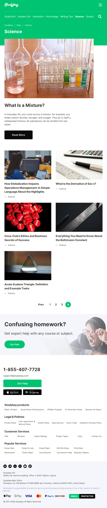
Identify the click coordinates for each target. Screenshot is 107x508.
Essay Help (9, 448)
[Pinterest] (30, 466)
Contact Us (96, 436)
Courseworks (45, 452)
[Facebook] (15, 466)
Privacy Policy (10, 423)
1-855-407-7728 (21, 369)
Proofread (78, 448)
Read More (18, 134)
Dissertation (9, 452)
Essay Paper (44, 448)
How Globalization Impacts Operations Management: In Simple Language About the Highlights (27, 188)
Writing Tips (66, 16)
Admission (38, 16)
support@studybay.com (16, 375)
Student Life (24, 16)
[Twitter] (10, 466)
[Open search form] (99, 16)
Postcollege (52, 16)
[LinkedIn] (5, 466)
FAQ (6, 436)
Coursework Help (64, 452)
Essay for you (28, 448)
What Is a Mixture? (24, 105)
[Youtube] (25, 466)
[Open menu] (100, 5)
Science (79, 16)
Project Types (62, 436)
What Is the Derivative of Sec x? (76, 183)
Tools (80, 436)
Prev (41, 304)
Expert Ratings (40, 436)
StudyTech (9, 16)
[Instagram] (20, 466)
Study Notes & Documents (32, 409)
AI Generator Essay (73, 409)
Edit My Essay (63, 448)
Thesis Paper (27, 452)
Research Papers (81, 452)
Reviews (21, 436)
